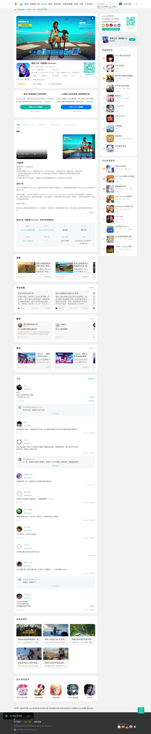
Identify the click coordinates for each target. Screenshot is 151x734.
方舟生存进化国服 (122, 86)
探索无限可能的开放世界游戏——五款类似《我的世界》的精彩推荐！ (82, 639)
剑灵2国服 (39, 698)
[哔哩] (115, 25)
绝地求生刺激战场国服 (124, 76)
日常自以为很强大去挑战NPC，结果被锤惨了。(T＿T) (35, 499)
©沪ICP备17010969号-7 (45, 726)
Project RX (119, 106)
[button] (81, 75)
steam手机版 (82, 708)
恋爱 (120, 98)
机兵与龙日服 (22, 698)
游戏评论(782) (29, 125)
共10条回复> (56, 414)
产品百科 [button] (88, 4)
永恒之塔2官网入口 (66, 708)
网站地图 (37, 722)
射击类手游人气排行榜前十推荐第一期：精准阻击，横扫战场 (29, 663)
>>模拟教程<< (89, 101)
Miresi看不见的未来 (122, 56)
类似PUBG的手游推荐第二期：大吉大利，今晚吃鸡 (56, 663)
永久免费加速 (106, 19)
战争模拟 (130, 239)
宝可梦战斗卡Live (122, 226)
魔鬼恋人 (118, 96)
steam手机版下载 (34, 708)
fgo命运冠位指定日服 (123, 236)
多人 (73, 76)
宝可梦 (120, 229)
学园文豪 (55, 698)
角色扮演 (56, 76)
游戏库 (29, 9)
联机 (124, 88)
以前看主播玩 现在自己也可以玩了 (28, 552)
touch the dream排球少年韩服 (126, 196)
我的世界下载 (24, 708)
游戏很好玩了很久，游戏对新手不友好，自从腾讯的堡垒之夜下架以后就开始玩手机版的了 (47, 429)
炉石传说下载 (44, 708)
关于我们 (17, 722)
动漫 (128, 199)
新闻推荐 (39, 354)
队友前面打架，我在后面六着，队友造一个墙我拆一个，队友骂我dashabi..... (43, 569)
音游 (125, 169)
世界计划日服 (120, 166)
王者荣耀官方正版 (54, 708)
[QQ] (119, 25)
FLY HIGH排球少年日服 (124, 176)
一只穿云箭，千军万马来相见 (26, 534)
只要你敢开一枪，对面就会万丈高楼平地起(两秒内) (34, 481)
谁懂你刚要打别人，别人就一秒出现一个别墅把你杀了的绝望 (37, 516)
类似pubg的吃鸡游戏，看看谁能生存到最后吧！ (29, 639)
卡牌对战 (130, 229)
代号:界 (90, 698)
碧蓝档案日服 (120, 186)
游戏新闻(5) (42, 125)
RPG (125, 209)
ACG (129, 169)
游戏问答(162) (71, 125)
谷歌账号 (44, 76)
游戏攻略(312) (56, 125)
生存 (128, 78)
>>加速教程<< (47, 101)
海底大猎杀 (90, 708)
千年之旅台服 (73, 698)
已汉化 (121, 169)
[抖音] (112, 25)
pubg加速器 (104, 6)
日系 (131, 189)
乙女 (124, 98)
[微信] (104, 25)
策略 (120, 78)
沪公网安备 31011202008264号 (27, 729)
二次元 (126, 189)
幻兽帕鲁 (118, 126)
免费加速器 (21, 9)
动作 (65, 76)
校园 (120, 199)
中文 (120, 88)
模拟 (128, 88)
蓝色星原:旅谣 (120, 146)
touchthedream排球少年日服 (125, 206)
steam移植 (121, 250)
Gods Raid (119, 216)
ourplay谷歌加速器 (108, 16)
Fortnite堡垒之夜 (28, 230)
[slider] (20, 79)
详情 (18, 125)
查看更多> (92, 258)
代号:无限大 (119, 66)
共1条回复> (55, 466)
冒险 (128, 98)
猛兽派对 (118, 136)
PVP (129, 209)
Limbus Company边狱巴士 (125, 246)
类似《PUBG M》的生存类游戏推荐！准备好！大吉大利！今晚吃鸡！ (56, 639)
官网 (34, 76)
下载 (116, 58)
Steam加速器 (115, 19)
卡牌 (125, 229)
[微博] (108, 25)
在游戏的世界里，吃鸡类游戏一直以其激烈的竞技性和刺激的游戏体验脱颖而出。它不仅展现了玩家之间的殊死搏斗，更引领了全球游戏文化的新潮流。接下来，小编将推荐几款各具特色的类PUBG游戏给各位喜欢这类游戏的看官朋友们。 (56, 666)
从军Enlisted (120, 116)
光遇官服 (75, 708)
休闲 (120, 138)
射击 (34, 9)
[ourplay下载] (20, 4)
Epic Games (28, 241)
